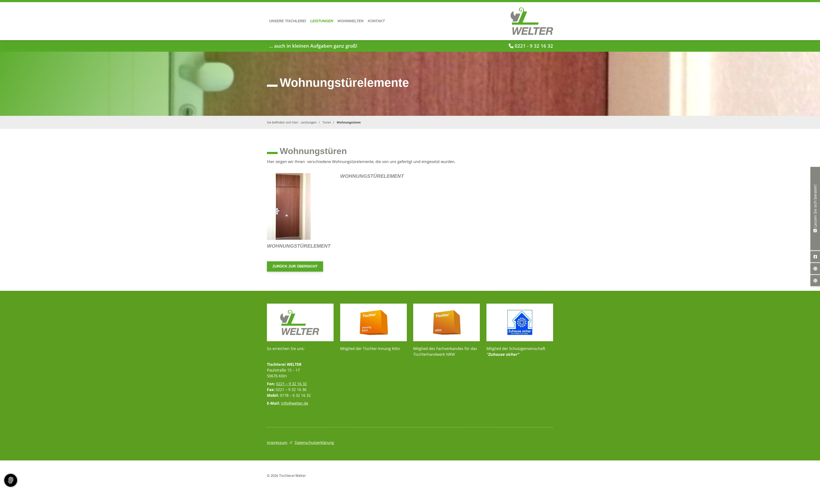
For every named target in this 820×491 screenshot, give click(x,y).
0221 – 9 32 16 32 (291, 383)
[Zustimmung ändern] (10, 480)
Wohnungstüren (349, 122)
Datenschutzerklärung (314, 442)
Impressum (277, 442)
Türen (326, 122)
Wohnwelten (350, 21)
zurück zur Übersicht (295, 266)
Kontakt (376, 21)
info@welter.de (294, 403)
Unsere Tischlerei (287, 21)
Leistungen (321, 21)
